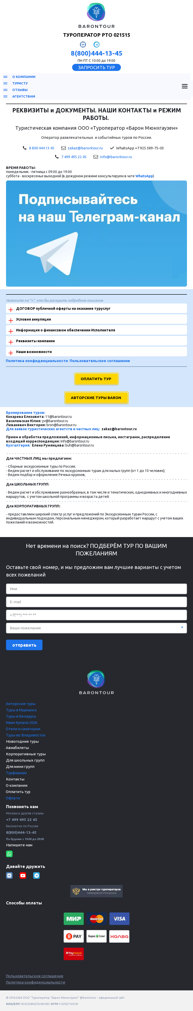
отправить (24, 644)
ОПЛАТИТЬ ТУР (96, 379)
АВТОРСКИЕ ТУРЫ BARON (96, 397)
